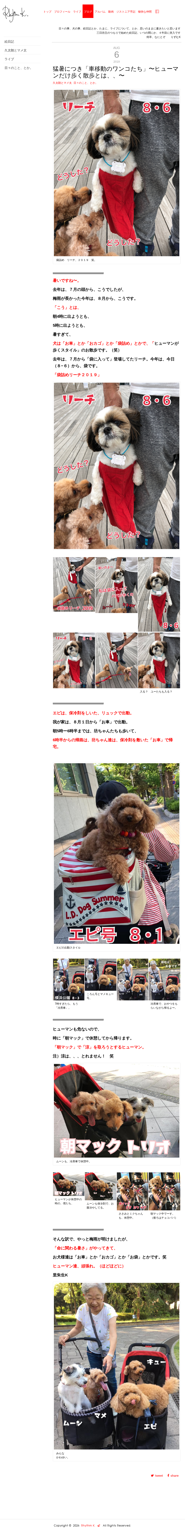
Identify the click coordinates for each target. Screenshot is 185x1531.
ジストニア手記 (125, 11)
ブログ (88, 11)
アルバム (100, 11)
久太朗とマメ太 (16, 50)
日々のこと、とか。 (19, 68)
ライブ (77, 11)
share (175, 1475)
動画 (111, 11)
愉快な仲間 (145, 11)
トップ (47, 11)
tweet (159, 1475)
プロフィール (62, 11)
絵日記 (9, 41)
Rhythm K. (89, 1525)
